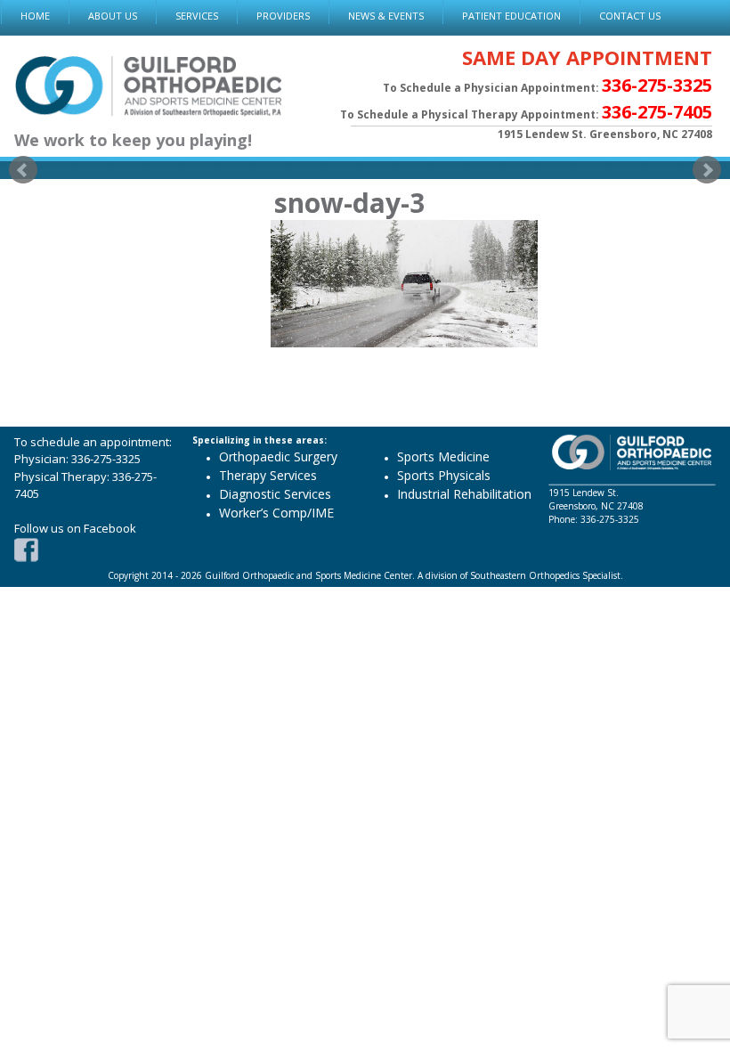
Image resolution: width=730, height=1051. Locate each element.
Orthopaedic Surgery (278, 456)
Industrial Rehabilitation (464, 493)
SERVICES (196, 15)
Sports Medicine (443, 456)
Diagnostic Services (275, 493)
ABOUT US (112, 15)
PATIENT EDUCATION (511, 15)
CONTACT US (630, 15)
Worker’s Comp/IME (276, 512)
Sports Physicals (444, 475)
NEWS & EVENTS (386, 15)
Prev (23, 170)
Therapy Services (268, 475)
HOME (35, 15)
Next (707, 170)
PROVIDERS (283, 15)
